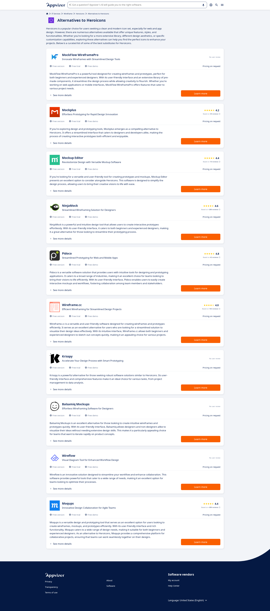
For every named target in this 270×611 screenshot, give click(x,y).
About (109, 580)
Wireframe (68, 13)
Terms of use (51, 592)
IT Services (56, 13)
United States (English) (192, 600)
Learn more (200, 93)
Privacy (48, 581)
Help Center (173, 585)
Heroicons (80, 13)
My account (173, 580)
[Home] (47, 14)
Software (110, 585)
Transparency (51, 587)
